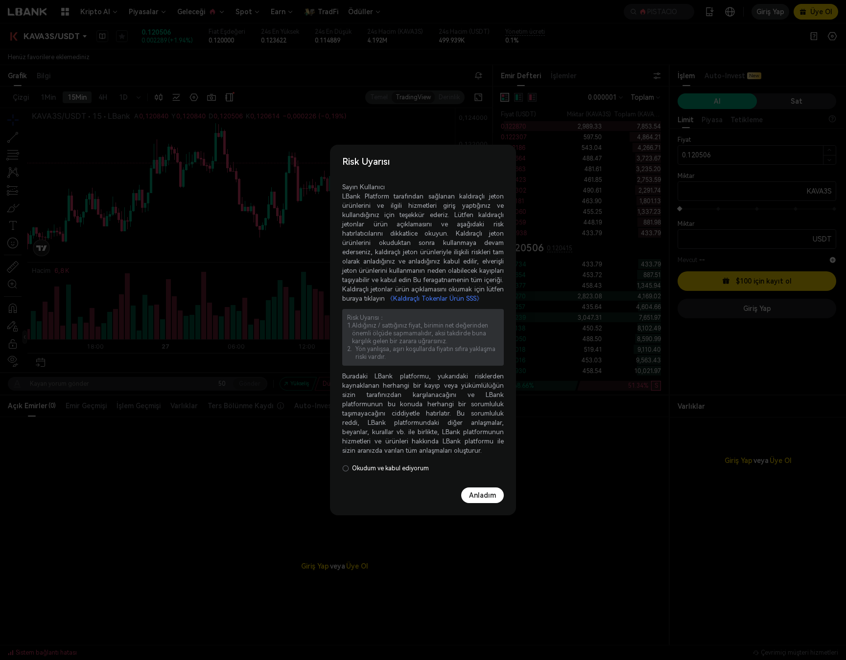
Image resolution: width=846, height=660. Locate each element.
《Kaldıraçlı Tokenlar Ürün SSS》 (435, 298)
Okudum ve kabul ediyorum (390, 468)
